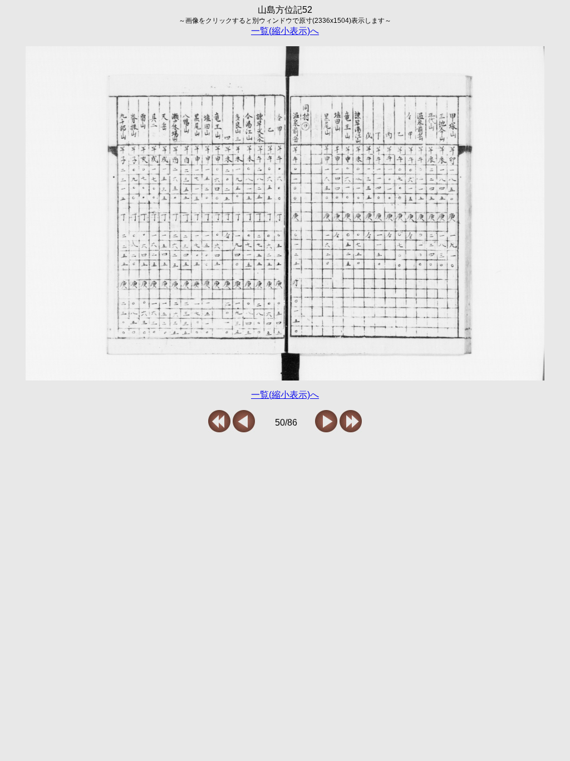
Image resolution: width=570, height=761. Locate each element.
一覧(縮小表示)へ (285, 31)
